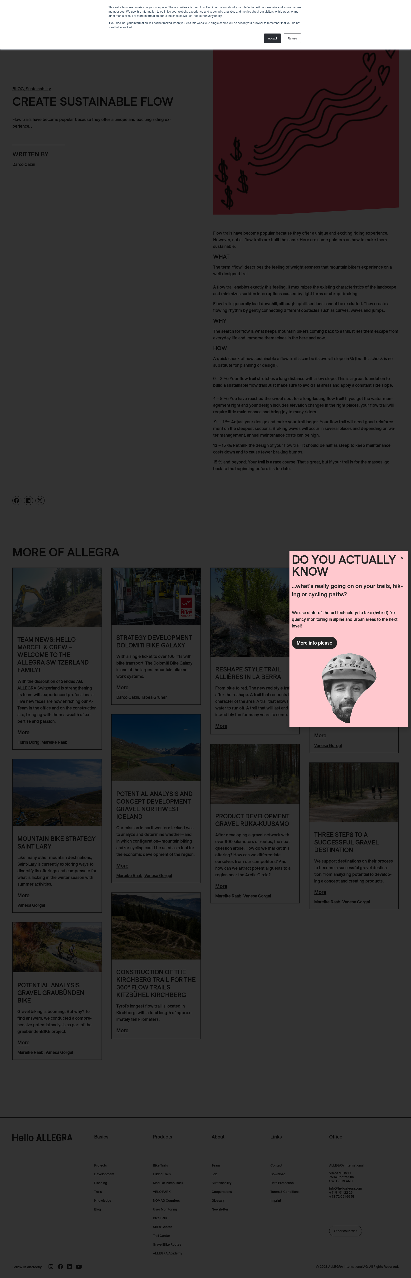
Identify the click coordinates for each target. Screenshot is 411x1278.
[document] (205, 639)
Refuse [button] (292, 38)
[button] (402, 557)
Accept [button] (272, 38)
